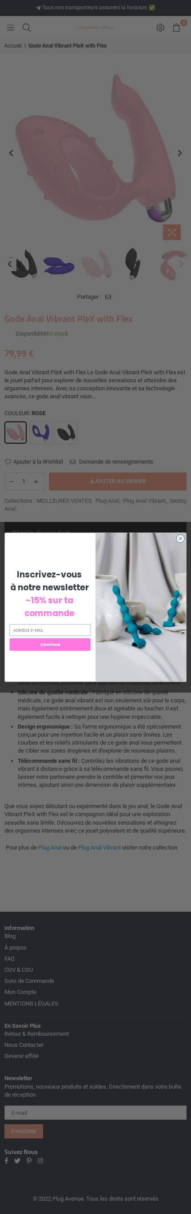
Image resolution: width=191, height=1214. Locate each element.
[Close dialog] (180, 538)
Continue (50, 644)
